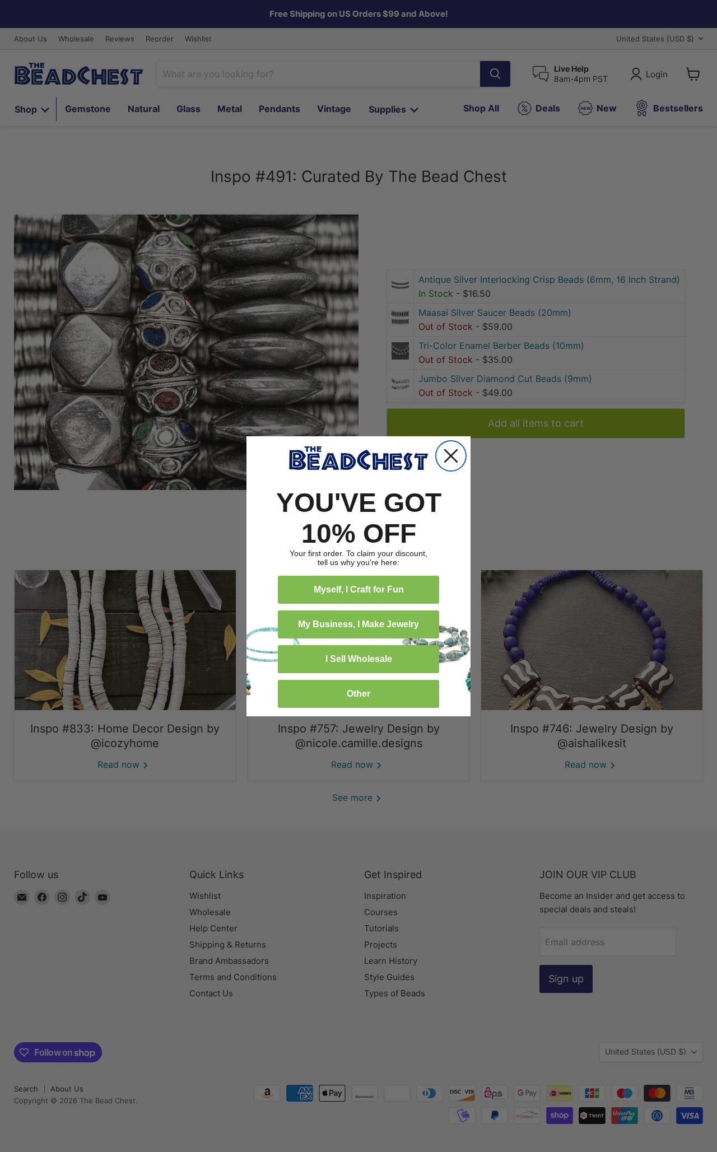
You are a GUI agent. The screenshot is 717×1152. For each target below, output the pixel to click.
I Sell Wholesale (358, 659)
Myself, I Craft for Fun (359, 589)
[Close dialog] (451, 456)
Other (358, 693)
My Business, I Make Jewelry (358, 624)
